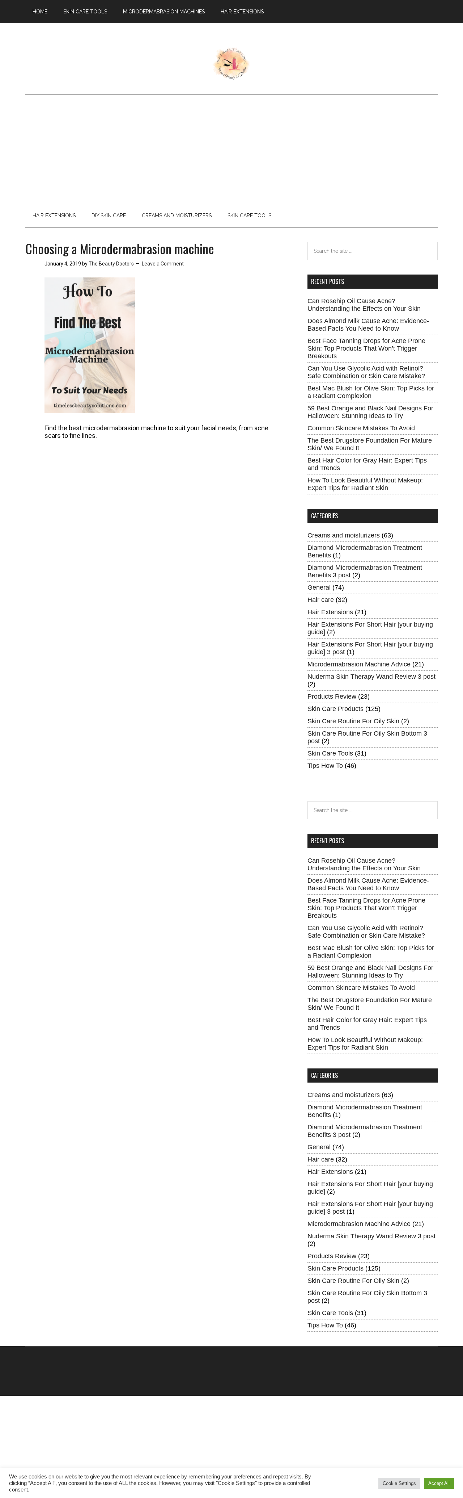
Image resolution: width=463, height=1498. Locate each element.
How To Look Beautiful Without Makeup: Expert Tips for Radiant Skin (365, 484)
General (319, 587)
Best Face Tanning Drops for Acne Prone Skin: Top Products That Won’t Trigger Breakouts (366, 348)
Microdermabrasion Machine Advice (359, 664)
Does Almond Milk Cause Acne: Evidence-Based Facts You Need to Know (368, 324)
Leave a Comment (163, 264)
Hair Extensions (330, 612)
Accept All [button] (439, 1483)
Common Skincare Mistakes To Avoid (361, 428)
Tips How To (325, 765)
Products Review (331, 696)
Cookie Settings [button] (399, 1483)
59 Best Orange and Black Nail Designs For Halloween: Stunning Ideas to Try (370, 412)
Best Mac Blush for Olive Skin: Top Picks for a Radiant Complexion (370, 392)
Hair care (320, 599)
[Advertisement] (231, 149)
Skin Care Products (335, 708)
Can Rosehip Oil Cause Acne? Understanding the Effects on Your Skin (364, 304)
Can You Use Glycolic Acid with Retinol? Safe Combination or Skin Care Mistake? (366, 372)
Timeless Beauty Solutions (231, 63)
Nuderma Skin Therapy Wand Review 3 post (371, 676)
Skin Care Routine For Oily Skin (353, 721)
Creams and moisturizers (343, 535)
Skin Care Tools (330, 753)
